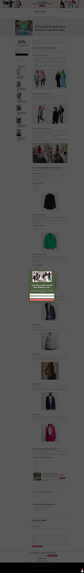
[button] (54, 271)
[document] (42, 286)
